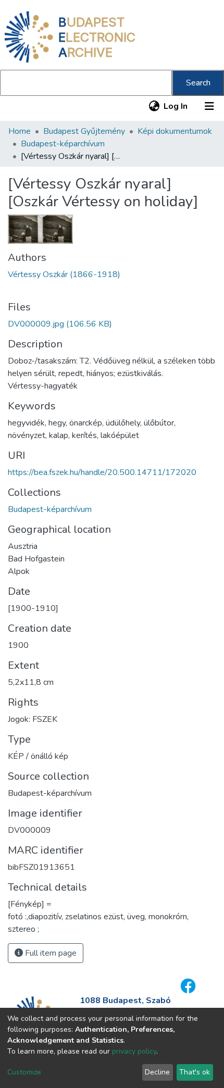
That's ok (194, 1072)
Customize (24, 1072)
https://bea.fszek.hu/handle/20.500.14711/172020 (102, 472)
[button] (153, 106)
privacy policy (134, 1051)
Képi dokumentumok (175, 131)
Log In (176, 106)
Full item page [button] (50, 953)
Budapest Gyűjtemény (84, 131)
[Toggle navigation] (209, 106)
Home (19, 131)
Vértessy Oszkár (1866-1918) (64, 274)
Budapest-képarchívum (63, 143)
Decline (157, 1072)
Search (198, 83)
